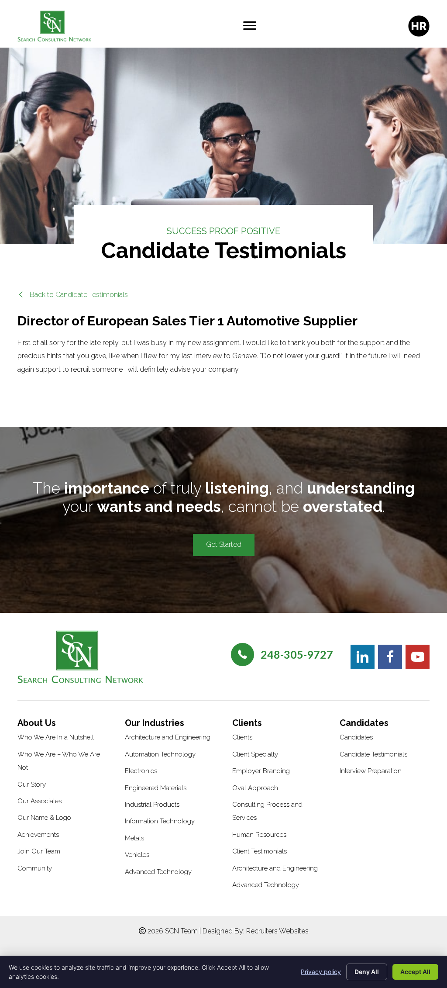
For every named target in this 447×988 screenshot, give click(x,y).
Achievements (38, 835)
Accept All (415, 971)
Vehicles (137, 855)
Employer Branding (261, 771)
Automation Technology (160, 754)
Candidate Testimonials (373, 754)
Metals (134, 838)
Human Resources (259, 835)
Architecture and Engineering (167, 737)
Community (34, 868)
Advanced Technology (158, 872)
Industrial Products (152, 804)
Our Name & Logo (44, 818)
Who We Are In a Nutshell (55, 737)
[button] (72, 294)
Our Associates (39, 801)
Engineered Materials (155, 788)
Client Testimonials (259, 851)
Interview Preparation (371, 771)
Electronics (141, 771)
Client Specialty (255, 754)
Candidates (356, 737)
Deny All (366, 971)
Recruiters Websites (277, 931)
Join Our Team (38, 851)
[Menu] (250, 25)
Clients (242, 737)
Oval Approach (255, 788)
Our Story (31, 784)
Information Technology (160, 821)
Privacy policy (321, 971)
